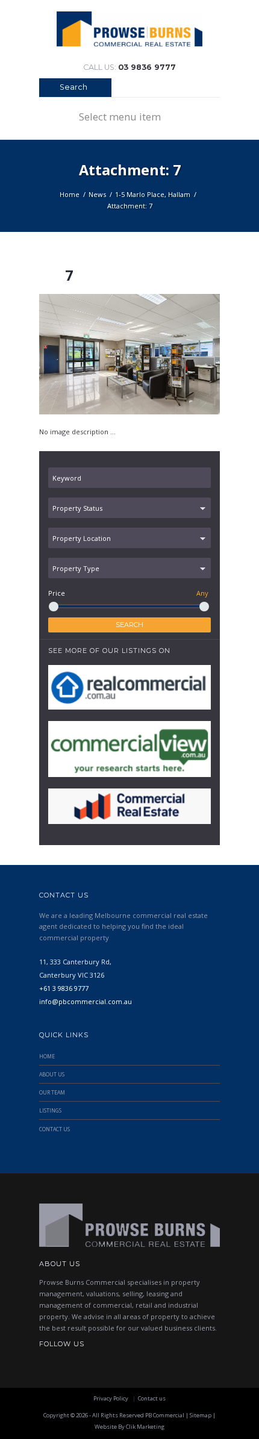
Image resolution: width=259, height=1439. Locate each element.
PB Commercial (164, 1415)
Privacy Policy (110, 1398)
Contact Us (54, 1129)
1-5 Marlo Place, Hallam (152, 194)
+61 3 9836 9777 (64, 988)
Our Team (52, 1092)
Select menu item (120, 116)
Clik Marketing (145, 1427)
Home (70, 194)
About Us (51, 1074)
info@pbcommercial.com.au (85, 1001)
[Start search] (46, 89)
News (97, 194)
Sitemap (200, 1415)
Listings (50, 1110)
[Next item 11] (175, 354)
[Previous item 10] (84, 354)
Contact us (152, 1398)
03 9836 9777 (147, 67)
